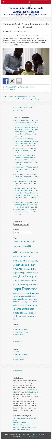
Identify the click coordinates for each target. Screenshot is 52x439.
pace (30, 284)
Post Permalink (10, 89)
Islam (29, 280)
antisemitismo (20, 246)
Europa (22, 272)
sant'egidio (26, 302)
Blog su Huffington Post (21, 425)
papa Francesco (25, 288)
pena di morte (18, 293)
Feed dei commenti (21, 332)
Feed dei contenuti (21, 329)
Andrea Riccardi (26, 241)
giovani (22, 276)
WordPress (23, 436)
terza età (32, 313)
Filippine (29, 272)
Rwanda (20, 302)
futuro (34, 273)
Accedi (17, 327)
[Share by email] (19, 81)
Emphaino (36, 436)
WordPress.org (19, 334)
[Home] (3, 2)
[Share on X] (12, 81)
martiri (15, 284)
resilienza (30, 299)
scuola (31, 302)
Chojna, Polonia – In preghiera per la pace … (33, 99)
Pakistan (35, 284)
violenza (17, 316)
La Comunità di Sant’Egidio (24, 107)
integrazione (23, 280)
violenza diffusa (26, 316)
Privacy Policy (19, 110)
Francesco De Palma (27, 87)
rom (35, 299)
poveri (28, 293)
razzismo (21, 296)
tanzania (26, 313)
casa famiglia (30, 252)
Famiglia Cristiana (19, 423)
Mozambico (22, 284)
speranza (18, 312)
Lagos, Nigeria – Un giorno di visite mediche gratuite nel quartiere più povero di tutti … (26, 204)
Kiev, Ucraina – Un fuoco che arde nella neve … (20, 96)
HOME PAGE (18, 342)
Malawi (33, 280)
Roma (15, 301)
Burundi (24, 252)
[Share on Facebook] (6, 81)
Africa (15, 241)
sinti (23, 305)
